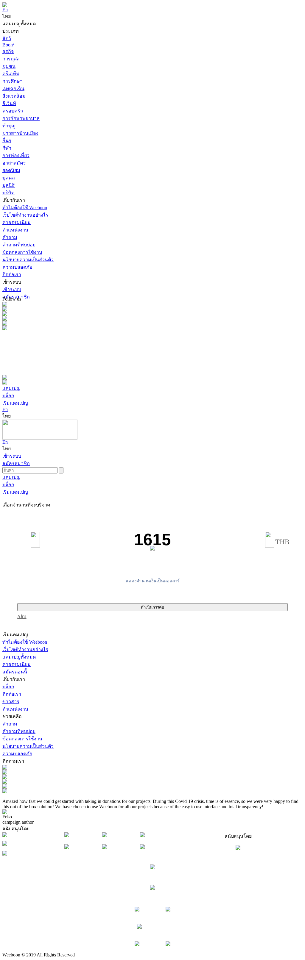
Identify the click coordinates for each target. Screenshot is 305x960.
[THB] (270, 539)
